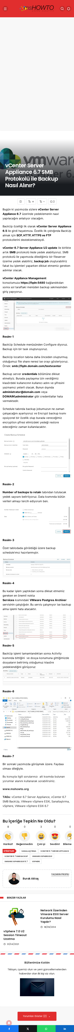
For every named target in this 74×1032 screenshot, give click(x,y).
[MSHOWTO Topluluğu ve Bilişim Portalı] (37, 8)
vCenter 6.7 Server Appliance (54, 851)
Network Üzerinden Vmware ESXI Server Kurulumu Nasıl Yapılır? (54, 916)
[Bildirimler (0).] (68, 8)
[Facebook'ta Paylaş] (9, 1028)
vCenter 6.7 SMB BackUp (16, 856)
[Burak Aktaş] (14, 879)
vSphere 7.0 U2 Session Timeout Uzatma (15, 935)
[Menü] (5, 8)
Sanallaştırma (29, 851)
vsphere (36, 861)
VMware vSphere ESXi (42, 856)
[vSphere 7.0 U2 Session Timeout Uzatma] (18, 915)
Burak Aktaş (31, 879)
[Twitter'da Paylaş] (28, 1028)
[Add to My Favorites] (21, 201)
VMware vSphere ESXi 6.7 (16, 861)
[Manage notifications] (9, 1023)
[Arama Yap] (62, 8)
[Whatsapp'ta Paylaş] (46, 1028)
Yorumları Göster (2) (35, 1016)
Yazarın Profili (60, 874)
